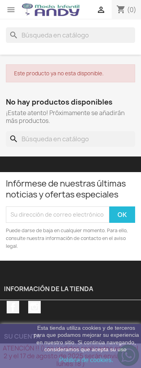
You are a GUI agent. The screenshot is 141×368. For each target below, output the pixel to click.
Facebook (13, 307)
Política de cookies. (86, 360)
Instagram (34, 307)
